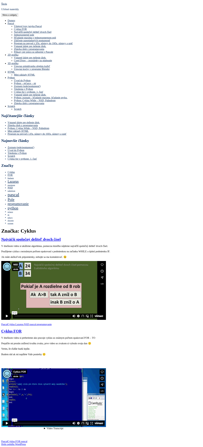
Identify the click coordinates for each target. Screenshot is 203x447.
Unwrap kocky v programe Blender (32, 69)
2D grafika (13, 54)
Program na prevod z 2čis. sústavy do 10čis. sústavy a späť (43, 43)
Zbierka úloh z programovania (29, 49)
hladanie (11, 178)
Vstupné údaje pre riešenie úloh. (30, 46)
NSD (10, 187)
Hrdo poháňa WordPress (13, 444)
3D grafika (13, 63)
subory (10, 218)
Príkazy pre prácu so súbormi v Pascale (33, 52)
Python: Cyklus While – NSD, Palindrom (35, 100)
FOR (10, 175)
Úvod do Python (22, 80)
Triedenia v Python (23, 89)
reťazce (10, 212)
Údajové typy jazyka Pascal (28, 26)
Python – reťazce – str (25, 83)
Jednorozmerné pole (24, 34)
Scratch (11, 106)
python (13, 208)
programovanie (18, 204)
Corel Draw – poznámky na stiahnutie (33, 60)
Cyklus (11, 172)
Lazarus (13, 181)
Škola (4, 4)
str (8, 215)
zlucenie (11, 220)
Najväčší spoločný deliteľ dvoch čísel (32, 32)
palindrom (11, 191)
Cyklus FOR (20, 29)
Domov (11, 20)
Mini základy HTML (24, 74)
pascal (13, 194)
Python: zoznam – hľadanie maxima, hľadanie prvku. (40, 97)
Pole (11, 199)
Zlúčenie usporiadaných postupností (32, 40)
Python (11, 77)
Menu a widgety (10, 15)
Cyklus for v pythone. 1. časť (28, 92)
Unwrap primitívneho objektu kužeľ (32, 66)
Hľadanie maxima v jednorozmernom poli (35, 37)
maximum (11, 185)
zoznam (10, 223)
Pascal (11, 23)
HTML (11, 72)
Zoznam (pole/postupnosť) (27, 86)
